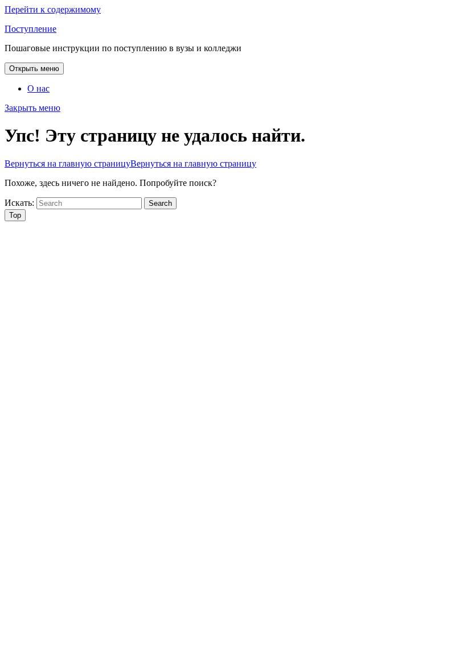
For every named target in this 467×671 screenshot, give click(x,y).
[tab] (34, 68)
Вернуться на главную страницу (130, 163)
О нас (38, 88)
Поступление (30, 29)
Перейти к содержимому (53, 9)
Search (160, 203)
